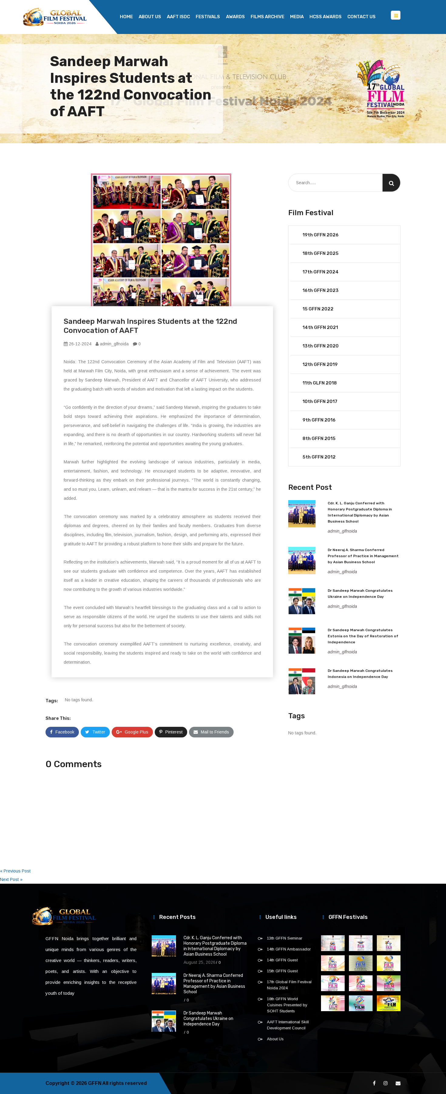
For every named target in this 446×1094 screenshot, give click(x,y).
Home (126, 16)
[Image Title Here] (333, 943)
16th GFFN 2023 (320, 290)
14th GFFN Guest (282, 960)
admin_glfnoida (114, 343)
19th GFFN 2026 (320, 235)
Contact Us (361, 16)
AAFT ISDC (178, 16)
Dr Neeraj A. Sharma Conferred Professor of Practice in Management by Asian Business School (363, 556)
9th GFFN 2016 (319, 420)
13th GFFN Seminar (284, 938)
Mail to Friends (215, 732)
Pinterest (174, 732)
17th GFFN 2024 (320, 272)
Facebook (65, 732)
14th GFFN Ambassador (289, 949)
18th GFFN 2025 (320, 253)
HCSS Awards (325, 16)
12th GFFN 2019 (320, 364)
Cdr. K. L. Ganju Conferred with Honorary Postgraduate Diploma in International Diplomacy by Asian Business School (215, 946)
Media (297, 16)
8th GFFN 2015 (319, 438)
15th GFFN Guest (282, 971)
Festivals (208, 16)
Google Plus (136, 732)
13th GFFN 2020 (320, 346)
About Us (150, 16)
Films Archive (267, 16)
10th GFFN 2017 (319, 401)
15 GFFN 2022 (317, 309)
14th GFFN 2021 (320, 327)
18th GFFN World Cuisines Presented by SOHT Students (287, 1005)
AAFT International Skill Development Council (288, 1025)
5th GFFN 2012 (319, 457)
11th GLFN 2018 (319, 383)
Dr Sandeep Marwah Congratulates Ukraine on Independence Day (208, 1019)
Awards (235, 16)
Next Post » (11, 879)
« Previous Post (15, 871)
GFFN (94, 1083)
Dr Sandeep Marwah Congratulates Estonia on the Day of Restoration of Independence (363, 636)
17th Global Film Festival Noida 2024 (289, 985)
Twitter (98, 732)
